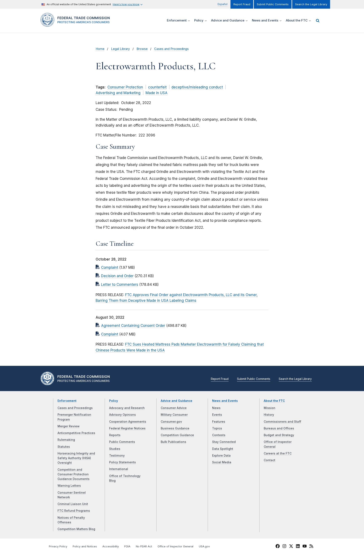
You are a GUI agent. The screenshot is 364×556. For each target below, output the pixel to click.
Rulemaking (66, 439)
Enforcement (67, 400)
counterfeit (157, 87)
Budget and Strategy (279, 435)
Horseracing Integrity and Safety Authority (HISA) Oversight (76, 458)
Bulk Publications (173, 442)
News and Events (225, 400)
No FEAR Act (144, 546)
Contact (269, 460)
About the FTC (274, 400)
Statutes (64, 446)
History (269, 414)
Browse (142, 49)
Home (100, 49)
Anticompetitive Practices (76, 433)
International (118, 469)
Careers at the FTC (278, 453)
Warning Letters (69, 485)
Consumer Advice (174, 408)
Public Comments (122, 442)
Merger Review (69, 426)
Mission (269, 408)
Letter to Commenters (119, 284)
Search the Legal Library (311, 4)
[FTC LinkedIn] (298, 547)
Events (217, 414)
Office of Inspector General (175, 546)
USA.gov (204, 546)
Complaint (109, 267)
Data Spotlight (222, 448)
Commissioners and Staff (282, 421)
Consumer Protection (125, 87)
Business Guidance (175, 428)
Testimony (117, 455)
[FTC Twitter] (291, 546)
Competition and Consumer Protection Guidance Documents (74, 474)
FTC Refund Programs (74, 510)
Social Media (221, 462)
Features (218, 421)
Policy (113, 400)
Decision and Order (117, 276)
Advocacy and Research (127, 408)
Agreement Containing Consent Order (133, 325)
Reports (114, 435)
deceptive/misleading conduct (197, 87)
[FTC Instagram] (284, 547)
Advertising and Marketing (118, 93)
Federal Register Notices (127, 428)
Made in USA (156, 93)
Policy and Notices (85, 546)
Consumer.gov (171, 421)
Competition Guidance (177, 435)
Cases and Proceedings (171, 49)
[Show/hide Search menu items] (317, 20)
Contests (218, 435)
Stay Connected (224, 442)
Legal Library (120, 49)
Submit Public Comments (273, 4)
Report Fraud (241, 4)
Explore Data (221, 455)
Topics (217, 428)
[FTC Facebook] (278, 547)
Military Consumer (174, 414)
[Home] (76, 24)
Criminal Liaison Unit (73, 504)
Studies (114, 448)
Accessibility (110, 546)
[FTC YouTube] (304, 547)
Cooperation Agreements (127, 421)
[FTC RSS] (311, 547)
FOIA (127, 546)
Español (223, 4)
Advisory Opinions (122, 414)
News (216, 408)
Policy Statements (122, 462)
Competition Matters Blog (76, 529)
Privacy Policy (58, 546)
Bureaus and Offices (279, 428)
